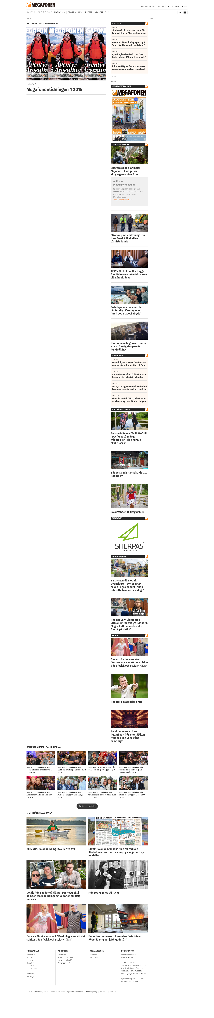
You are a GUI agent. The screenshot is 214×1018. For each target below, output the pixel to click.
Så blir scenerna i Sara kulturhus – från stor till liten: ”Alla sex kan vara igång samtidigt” (128, 736)
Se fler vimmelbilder (87, 806)
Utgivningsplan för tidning (68, 960)
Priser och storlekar (66, 957)
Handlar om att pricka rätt (126, 702)
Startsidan (31, 955)
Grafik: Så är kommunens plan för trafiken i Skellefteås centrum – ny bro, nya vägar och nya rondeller (116, 852)
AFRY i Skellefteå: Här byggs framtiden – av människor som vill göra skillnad (129, 274)
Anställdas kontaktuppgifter (132, 971)
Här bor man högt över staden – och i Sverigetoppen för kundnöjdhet (129, 346)
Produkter (62, 955)
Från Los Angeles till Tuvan (104, 892)
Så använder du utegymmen (127, 512)
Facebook (93, 955)
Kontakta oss (181, 6)
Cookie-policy (91, 992)
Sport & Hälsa (75, 12)
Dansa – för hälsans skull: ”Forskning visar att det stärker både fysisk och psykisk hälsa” (129, 662)
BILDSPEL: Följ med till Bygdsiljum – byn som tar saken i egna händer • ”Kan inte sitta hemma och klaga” (127, 585)
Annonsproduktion (65, 963)
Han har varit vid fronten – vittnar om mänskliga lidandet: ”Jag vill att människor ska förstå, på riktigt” (129, 624)
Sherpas (113, 992)
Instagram (94, 957)
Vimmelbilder (102, 12)
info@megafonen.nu (135, 968)
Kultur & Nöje (44, 12)
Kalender (30, 971)
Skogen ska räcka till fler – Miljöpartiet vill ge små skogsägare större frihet (126, 171)
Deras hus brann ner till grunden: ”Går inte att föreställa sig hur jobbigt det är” (115, 938)
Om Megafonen (167, 6)
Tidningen (156, 6)
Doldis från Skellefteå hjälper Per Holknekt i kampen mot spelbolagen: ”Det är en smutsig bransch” (53, 896)
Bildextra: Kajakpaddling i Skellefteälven (51, 849)
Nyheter (31, 12)
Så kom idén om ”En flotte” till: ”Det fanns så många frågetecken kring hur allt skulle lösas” (129, 438)
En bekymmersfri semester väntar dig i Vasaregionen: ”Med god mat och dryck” (127, 310)
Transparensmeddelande (123, 200)
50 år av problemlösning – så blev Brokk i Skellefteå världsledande (128, 238)
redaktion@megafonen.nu (135, 965)
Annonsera (146, 6)
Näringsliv (59, 12)
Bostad (89, 12)
